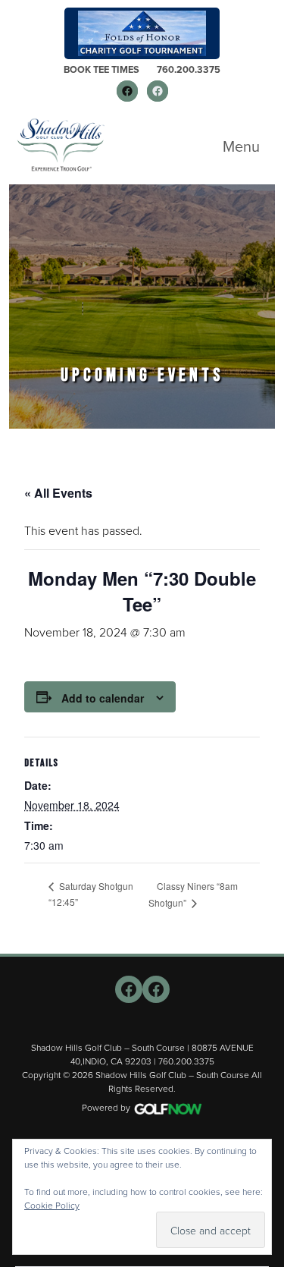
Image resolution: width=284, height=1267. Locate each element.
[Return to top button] (264, 935)
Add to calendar (102, 698)
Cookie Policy (52, 1205)
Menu (241, 146)
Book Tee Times (101, 69)
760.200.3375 (188, 69)
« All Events (58, 492)
